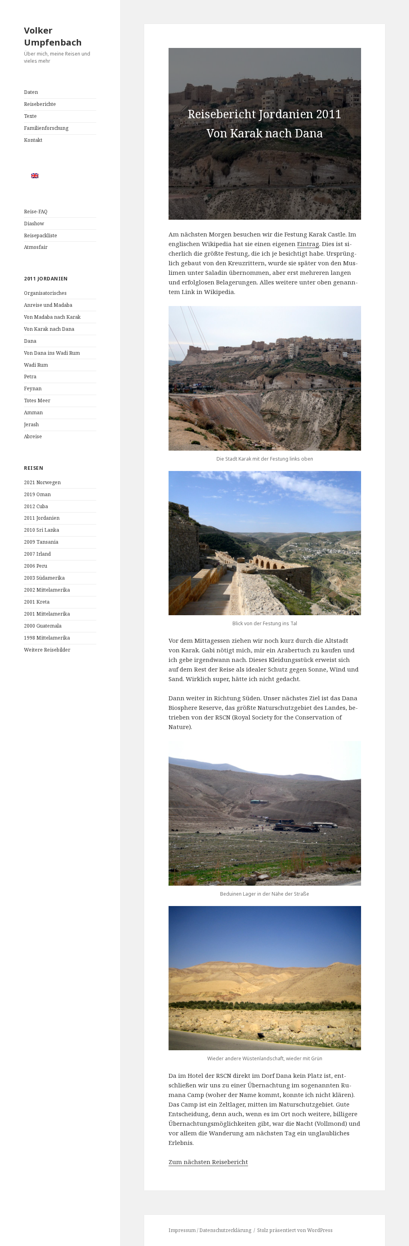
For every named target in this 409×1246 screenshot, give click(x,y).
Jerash (31, 424)
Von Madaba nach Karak (52, 317)
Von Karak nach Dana (49, 329)
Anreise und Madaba (48, 305)
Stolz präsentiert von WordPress (295, 1230)
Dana (30, 341)
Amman (33, 412)
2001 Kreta (37, 601)
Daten (31, 92)
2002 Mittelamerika (47, 589)
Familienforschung (46, 128)
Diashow (34, 223)
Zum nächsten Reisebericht (208, 1162)
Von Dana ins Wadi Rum (52, 353)
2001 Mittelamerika (47, 613)
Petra (30, 376)
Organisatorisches (45, 293)
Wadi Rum (36, 365)
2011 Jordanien (42, 518)
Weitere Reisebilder (47, 649)
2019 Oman (37, 494)
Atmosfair (36, 247)
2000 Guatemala (43, 625)
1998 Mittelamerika (47, 637)
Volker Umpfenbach (53, 36)
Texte (30, 116)
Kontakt (33, 140)
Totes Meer (37, 400)
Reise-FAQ (36, 211)
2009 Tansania (41, 542)
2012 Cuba (36, 506)
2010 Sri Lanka (41, 530)
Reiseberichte (40, 104)
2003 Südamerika (44, 577)
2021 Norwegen (42, 482)
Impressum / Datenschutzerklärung (210, 1230)
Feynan (33, 388)
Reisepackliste (40, 235)
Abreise (33, 436)
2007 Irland (37, 553)
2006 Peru (35, 565)
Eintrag (308, 244)
